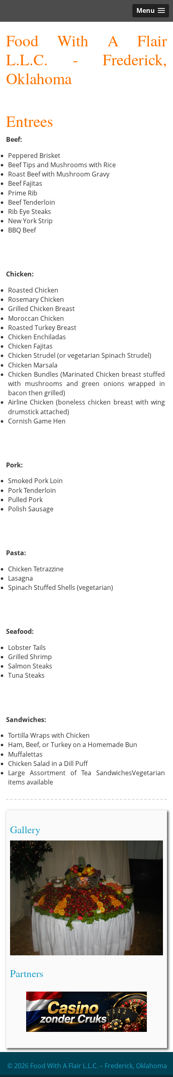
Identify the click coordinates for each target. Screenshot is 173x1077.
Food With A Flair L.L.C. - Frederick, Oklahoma (86, 59)
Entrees (29, 120)
